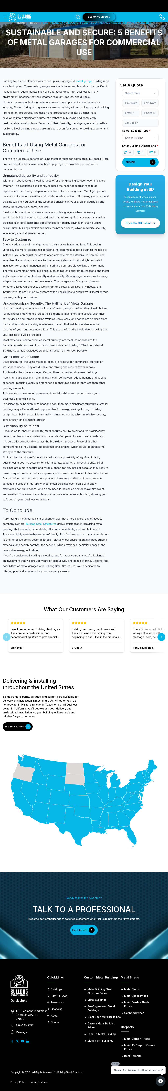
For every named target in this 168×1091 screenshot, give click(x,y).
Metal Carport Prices (137, 1038)
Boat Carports (132, 1056)
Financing (57, 1009)
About (54, 1015)
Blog (34, 22)
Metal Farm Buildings (100, 1040)
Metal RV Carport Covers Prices (139, 1047)
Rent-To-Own (59, 995)
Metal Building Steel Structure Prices (99, 991)
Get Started (79, 930)
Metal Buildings (96, 999)
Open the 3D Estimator (140, 223)
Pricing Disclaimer (39, 1082)
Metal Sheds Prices (136, 995)
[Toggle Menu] (5, 17)
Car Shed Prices (134, 1013)
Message (21, 1032)
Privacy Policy (18, 1082)
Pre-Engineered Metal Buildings (101, 1008)
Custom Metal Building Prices (101, 1025)
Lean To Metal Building (101, 1034)
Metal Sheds (131, 989)
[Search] (78, 17)
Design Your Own (99, 16)
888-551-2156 (24, 1025)
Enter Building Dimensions (140, 145)
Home (21, 22)
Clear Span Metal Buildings (104, 1017)
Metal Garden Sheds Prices (136, 1004)
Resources (57, 1002)
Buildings (56, 989)
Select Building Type (136, 130)
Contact (55, 1022)
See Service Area (14, 726)
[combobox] (140, 93)
